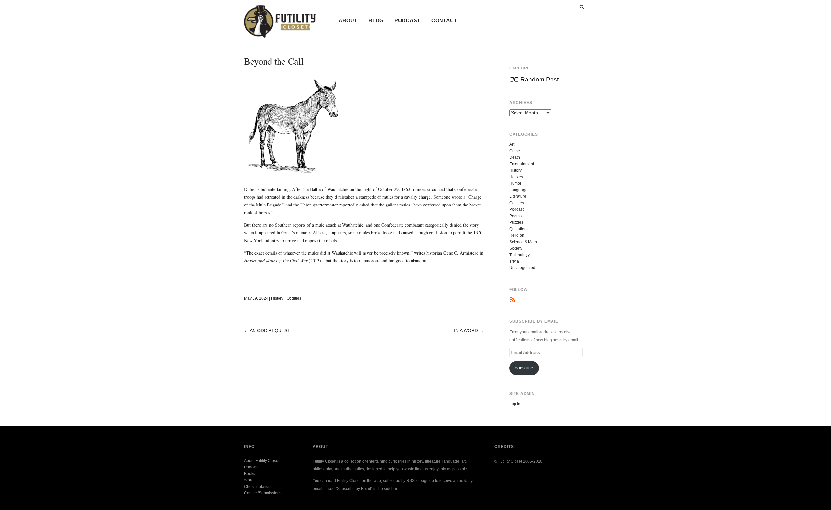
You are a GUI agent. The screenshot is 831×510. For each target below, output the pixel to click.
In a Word (466, 330)
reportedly (348, 205)
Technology (519, 255)
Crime (514, 151)
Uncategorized (522, 268)
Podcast (407, 20)
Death (514, 157)
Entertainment (521, 164)
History (277, 298)
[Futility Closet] (280, 34)
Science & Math (523, 242)
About (348, 20)
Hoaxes (516, 177)
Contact (444, 20)
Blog (375, 20)
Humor (515, 183)
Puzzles (516, 222)
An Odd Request (270, 330)
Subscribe (524, 368)
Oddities (294, 298)
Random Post (539, 79)
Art (511, 144)
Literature (517, 196)
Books (249, 473)
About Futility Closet (261, 460)
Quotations (518, 229)
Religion (516, 235)
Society (515, 248)
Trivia (514, 261)
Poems (515, 216)
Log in (514, 404)
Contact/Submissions (262, 493)
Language (518, 190)
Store (249, 480)
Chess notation (257, 486)
